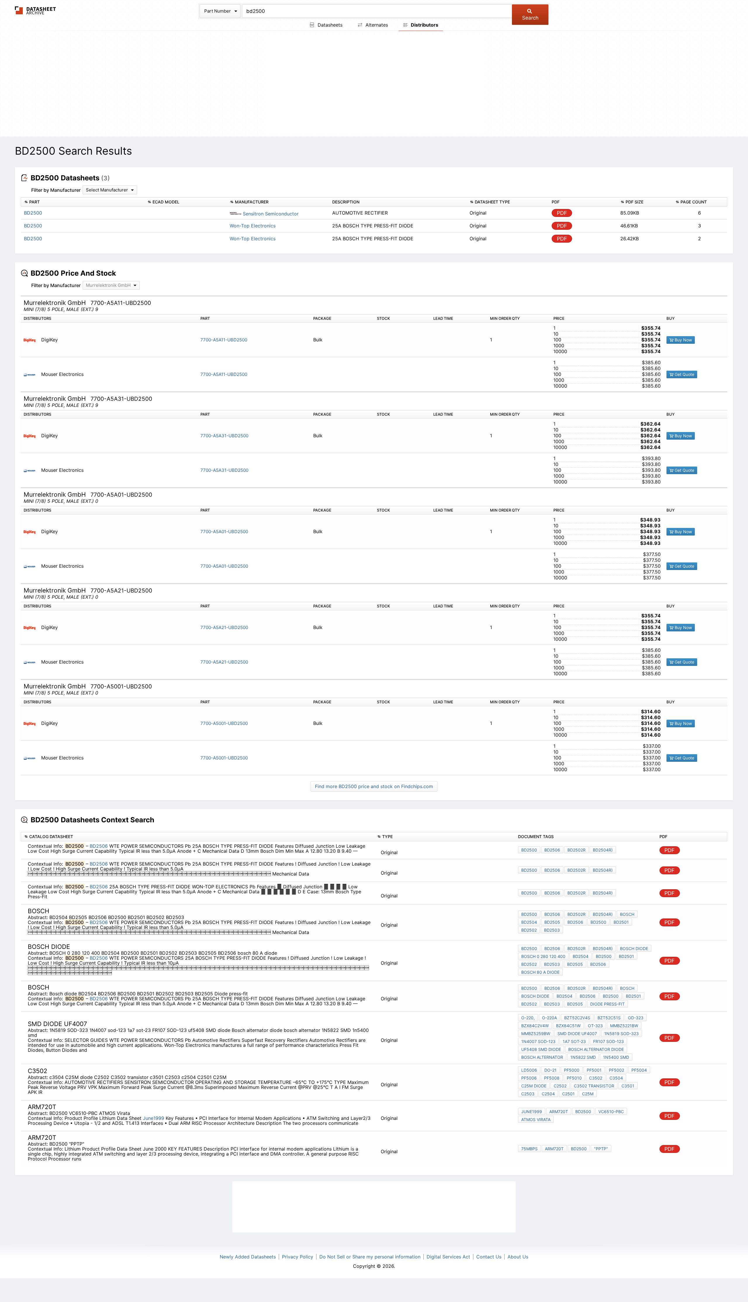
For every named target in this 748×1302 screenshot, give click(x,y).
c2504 (548, 1093)
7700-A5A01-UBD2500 (224, 531)
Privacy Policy (297, 1257)
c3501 (627, 1085)
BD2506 (99, 846)
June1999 (153, 1118)
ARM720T (558, 1111)
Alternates (376, 25)
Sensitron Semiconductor (270, 214)
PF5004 (639, 1070)
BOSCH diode (634, 948)
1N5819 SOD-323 (621, 1033)
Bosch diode (535, 996)
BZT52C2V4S (577, 1017)
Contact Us (488, 1257)
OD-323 (635, 1017)
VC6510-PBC (611, 1111)
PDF (562, 213)
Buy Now (682, 339)
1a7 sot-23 (574, 1041)
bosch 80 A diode (540, 972)
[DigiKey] (32, 339)
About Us (518, 1257)
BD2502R (576, 849)
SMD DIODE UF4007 (577, 1033)
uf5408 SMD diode (541, 1049)
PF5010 (574, 1077)
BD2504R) (603, 849)
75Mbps (529, 1148)
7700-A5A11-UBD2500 (223, 340)
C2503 (527, 1093)
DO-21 (550, 1070)
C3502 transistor (594, 1085)
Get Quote (683, 374)
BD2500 (529, 849)
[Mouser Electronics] (32, 374)
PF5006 (529, 1077)
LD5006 (529, 1070)
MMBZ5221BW (624, 1025)
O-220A (549, 1017)
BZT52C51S (609, 1017)
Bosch (627, 914)
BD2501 (621, 922)
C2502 (560, 1085)
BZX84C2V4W (535, 1025)
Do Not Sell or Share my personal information (369, 1257)
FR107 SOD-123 (608, 1041)
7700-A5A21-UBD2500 (224, 627)
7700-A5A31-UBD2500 (224, 435)
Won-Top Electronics (253, 226)
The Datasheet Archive (35, 10)
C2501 (568, 1093)
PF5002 (616, 1070)
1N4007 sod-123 (538, 1041)
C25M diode (533, 1085)
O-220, (528, 1017)
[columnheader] (82, 202)
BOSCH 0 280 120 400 (543, 956)
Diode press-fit (607, 1003)
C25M (587, 1093)
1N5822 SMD (583, 1057)
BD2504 (529, 922)
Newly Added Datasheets (248, 1257)
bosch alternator (542, 1057)
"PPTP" (601, 1148)
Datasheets (329, 25)
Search (530, 18)
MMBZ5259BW (535, 1033)
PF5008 (552, 1077)
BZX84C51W (568, 1025)
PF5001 (594, 1070)
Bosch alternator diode (596, 1049)
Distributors (424, 25)
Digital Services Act (448, 1257)
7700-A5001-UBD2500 (224, 723)
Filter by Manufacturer (56, 190)
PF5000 (571, 1070)
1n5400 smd (616, 1057)
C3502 (595, 1077)
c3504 (616, 1077)
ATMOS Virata (535, 1119)
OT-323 (595, 1025)
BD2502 (529, 930)
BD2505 (552, 922)
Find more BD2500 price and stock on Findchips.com (374, 786)
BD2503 (552, 930)
